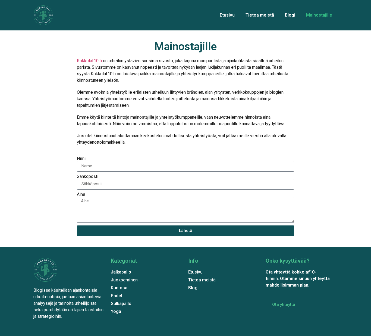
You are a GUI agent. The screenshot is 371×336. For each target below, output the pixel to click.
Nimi (81, 158)
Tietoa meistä (260, 15)
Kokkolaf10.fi (89, 60)
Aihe (81, 194)
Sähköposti (87, 176)
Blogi (290, 15)
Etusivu (227, 15)
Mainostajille (319, 15)
